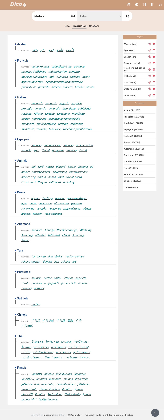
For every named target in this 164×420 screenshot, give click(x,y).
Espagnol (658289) (133, 129)
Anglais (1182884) (133, 123)
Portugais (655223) (134, 155)
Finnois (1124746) (133, 174)
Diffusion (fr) (131, 76)
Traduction (79, 26)
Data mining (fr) (132, 88)
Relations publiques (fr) (134, 69)
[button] (128, 5)
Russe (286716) (132, 142)
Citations (94, 26)
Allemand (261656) (134, 148)
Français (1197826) (134, 116)
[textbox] (54, 16)
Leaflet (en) (130, 56)
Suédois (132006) (133, 180)
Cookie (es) (130, 82)
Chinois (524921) (133, 161)
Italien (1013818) (133, 135)
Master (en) (130, 43)
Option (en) (130, 95)
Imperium (48, 414)
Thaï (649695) (131, 187)
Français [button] (75, 415)
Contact (89, 414)
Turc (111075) (131, 168)
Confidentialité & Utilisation (118, 414)
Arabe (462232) (132, 110)
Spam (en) (129, 50)
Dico (67, 26)
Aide (98, 414)
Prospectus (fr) (132, 63)
